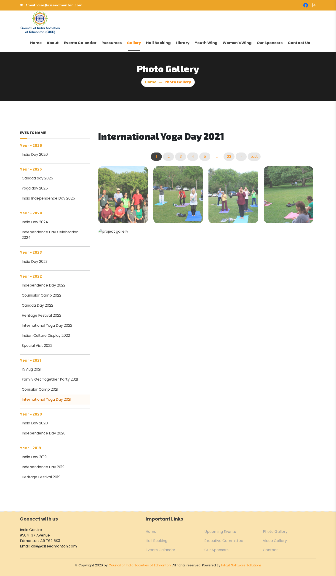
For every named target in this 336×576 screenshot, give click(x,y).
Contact (270, 549)
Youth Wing (206, 42)
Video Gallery (275, 540)
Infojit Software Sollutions (241, 565)
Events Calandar (160, 549)
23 (229, 156)
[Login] (314, 5)
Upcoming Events (220, 531)
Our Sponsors (270, 42)
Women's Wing (237, 42)
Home (36, 42)
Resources (111, 42)
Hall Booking (158, 42)
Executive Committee (223, 540)
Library (182, 42)
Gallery (134, 42)
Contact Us (299, 42)
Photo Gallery (275, 531)
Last (254, 156)
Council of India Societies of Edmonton (140, 565)
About (53, 42)
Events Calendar (80, 42)
